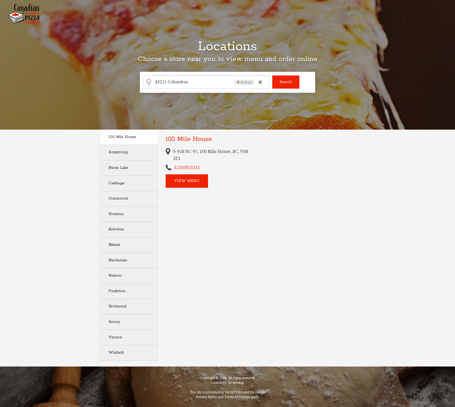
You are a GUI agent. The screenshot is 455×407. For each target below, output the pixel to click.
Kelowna (116, 229)
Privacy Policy (206, 397)
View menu (187, 181)
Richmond (117, 306)
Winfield (116, 352)
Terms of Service (237, 397)
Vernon (115, 337)
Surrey (114, 321)
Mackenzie (117, 260)
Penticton (116, 291)
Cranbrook (118, 198)
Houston (115, 214)
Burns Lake (118, 167)
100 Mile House (122, 137)
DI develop (236, 383)
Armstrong (118, 152)
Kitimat (114, 244)
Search (286, 82)
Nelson (114, 275)
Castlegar (116, 183)
